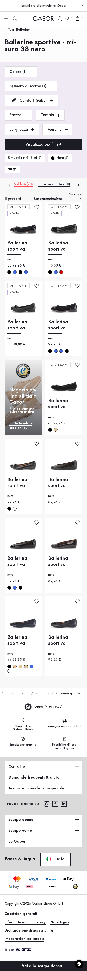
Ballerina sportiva (17, 246)
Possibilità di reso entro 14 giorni (64, 746)
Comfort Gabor (33, 100)
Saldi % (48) (23, 184)
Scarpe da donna (15, 693)
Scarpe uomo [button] (20, 830)
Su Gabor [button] (17, 841)
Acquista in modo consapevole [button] (36, 788)
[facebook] (55, 803)
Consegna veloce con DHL (64, 726)
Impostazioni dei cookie (24, 939)
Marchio (55, 129)
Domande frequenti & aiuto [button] (33, 777)
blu (15, 272)
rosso (61, 272)
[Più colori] (9, 671)
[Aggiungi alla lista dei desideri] (36, 206)
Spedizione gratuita (23, 744)
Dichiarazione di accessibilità (29, 930)
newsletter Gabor (54, 5)
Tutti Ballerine (19, 29)
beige (56, 430)
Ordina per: (75, 194)
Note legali (59, 922)
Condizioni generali (21, 914)
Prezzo (16, 115)
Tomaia (48, 115)
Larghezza (19, 129)
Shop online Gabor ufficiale (23, 728)
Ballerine (42, 693)
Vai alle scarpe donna (42, 966)
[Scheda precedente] (9, 184)
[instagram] (46, 803)
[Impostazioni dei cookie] (79, 964)
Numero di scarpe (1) (29, 86)
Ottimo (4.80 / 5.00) (47, 706)
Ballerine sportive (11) (54, 184)
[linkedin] (64, 803)
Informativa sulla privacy (25, 922)
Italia (59, 859)
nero (9, 272)
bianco (15, 509)
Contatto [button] (16, 766)
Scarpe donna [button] (21, 819)
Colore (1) (19, 72)
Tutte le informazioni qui (20, 426)
